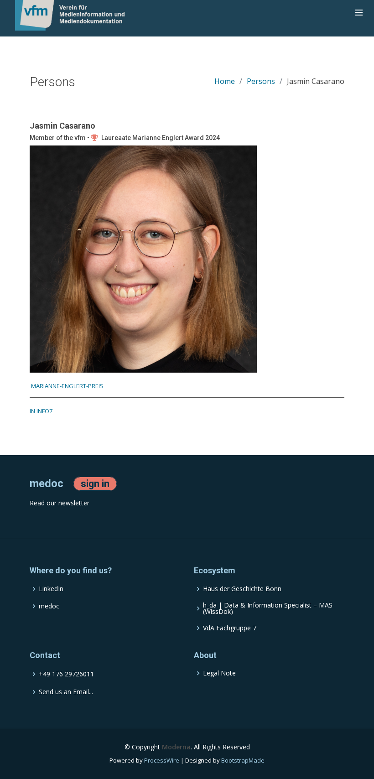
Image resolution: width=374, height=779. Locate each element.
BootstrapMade (243, 760)
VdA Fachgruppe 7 (229, 628)
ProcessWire (161, 760)
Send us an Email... (66, 692)
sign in (95, 483)
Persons (261, 81)
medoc (49, 606)
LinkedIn (51, 589)
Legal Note (219, 673)
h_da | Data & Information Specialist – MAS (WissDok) (267, 608)
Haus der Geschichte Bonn (242, 589)
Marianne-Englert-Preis (67, 386)
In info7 (41, 411)
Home (224, 81)
